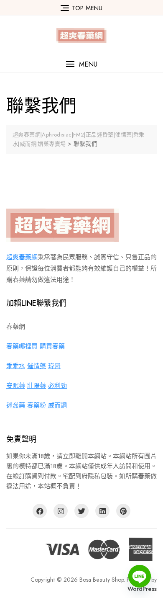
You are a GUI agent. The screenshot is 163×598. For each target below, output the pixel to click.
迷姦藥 (16, 405)
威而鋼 (57, 405)
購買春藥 (52, 346)
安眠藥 (15, 385)
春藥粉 (37, 405)
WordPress (142, 589)
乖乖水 (15, 366)
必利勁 (57, 385)
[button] (81, 64)
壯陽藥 (36, 385)
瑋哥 (54, 366)
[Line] (139, 576)
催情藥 (36, 366)
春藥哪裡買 (22, 346)
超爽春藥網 (22, 257)
